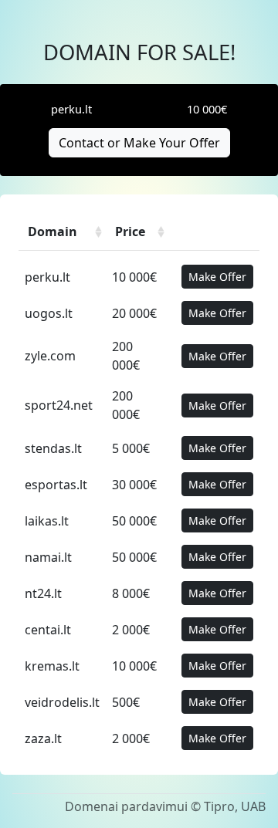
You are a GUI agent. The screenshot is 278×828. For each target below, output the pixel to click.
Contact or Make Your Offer (139, 142)
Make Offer (217, 276)
